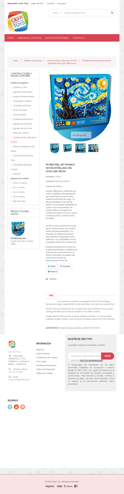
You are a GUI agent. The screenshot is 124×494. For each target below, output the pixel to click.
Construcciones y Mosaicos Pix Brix (24, 139)
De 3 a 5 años (19, 192)
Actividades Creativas (22, 101)
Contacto (51, 3)
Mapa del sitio (37, 3)
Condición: (50, 181)
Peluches (17, 174)
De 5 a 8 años (19, 196)
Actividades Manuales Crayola (21, 167)
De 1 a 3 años (19, 187)
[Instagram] (22, 406)
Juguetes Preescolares (22, 92)
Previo (46, 148)
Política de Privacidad (45, 369)
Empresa (40, 349)
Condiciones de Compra (46, 357)
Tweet (52, 266)
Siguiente (101, 148)
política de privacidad (91, 360)
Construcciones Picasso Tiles (22, 157)
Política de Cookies (44, 373)
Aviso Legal (41, 361)
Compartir (65, 266)
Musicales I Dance (21, 133)
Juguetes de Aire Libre (22, 128)
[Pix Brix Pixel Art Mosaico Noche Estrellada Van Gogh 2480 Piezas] (55, 148)
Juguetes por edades (20, 178)
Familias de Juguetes (19, 83)
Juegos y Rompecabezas (23, 96)
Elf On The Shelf (20, 110)
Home (15, 60)
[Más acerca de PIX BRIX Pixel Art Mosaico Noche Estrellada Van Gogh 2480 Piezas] (18, 228)
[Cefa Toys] (24, 21)
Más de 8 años (19, 201)
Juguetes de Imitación (22, 124)
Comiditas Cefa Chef (22, 105)
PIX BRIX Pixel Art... (19, 238)
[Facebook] (10, 406)
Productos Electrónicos (23, 119)
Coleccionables (19, 115)
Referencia (50, 177)
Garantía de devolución (46, 365)
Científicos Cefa (20, 87)
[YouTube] (16, 406)
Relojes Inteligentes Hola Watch (22, 148)
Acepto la (87, 361)
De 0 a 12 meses (20, 183)
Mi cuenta (62, 4)
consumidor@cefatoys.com (20, 380)
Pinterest (53, 271)
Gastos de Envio (43, 353)
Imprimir (53, 279)
